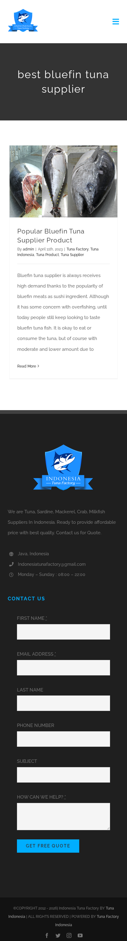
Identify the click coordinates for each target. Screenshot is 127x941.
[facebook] (46, 935)
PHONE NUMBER (35, 725)
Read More (26, 366)
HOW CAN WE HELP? (41, 797)
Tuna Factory (77, 249)
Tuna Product (47, 255)
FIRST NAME (32, 618)
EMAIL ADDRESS (36, 654)
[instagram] (69, 935)
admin (28, 249)
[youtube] (80, 935)
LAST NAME (30, 690)
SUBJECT (27, 761)
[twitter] (57, 935)
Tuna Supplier (72, 255)
